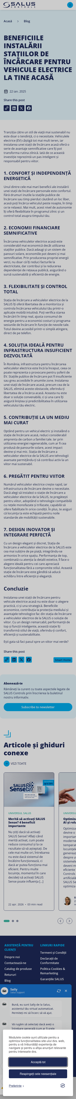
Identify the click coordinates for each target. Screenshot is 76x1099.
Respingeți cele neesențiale (38, 1074)
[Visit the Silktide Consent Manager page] (62, 1085)
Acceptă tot (38, 1062)
